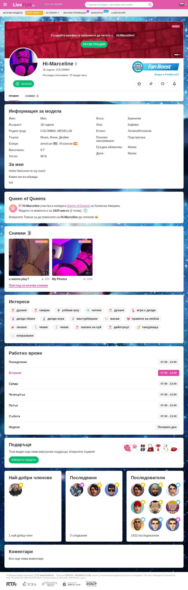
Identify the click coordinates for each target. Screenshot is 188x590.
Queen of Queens (78, 205)
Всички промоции (75, 13)
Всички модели (13, 13)
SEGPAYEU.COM (83, 575)
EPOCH (69, 575)
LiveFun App (118, 13)
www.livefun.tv (47, 575)
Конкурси (97, 13)
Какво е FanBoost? (167, 74)
